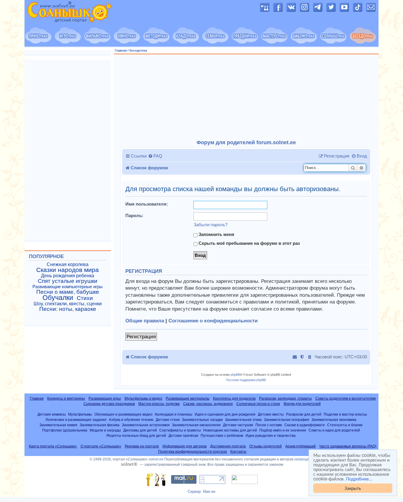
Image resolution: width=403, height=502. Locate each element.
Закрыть (353, 488)
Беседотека (138, 50)
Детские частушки (238, 425)
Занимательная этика (243, 419)
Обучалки (57, 297)
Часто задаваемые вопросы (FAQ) (347, 446)
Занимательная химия (58, 425)
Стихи (85, 298)
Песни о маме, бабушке (67, 292)
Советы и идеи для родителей (334, 430)
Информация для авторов (185, 446)
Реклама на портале (142, 446)
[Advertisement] (246, 97)
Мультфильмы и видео (143, 398)
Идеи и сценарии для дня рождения (225, 414)
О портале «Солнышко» (101, 446)
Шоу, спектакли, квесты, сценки (68, 303)
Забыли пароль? (210, 224)
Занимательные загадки (202, 419)
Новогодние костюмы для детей (230, 430)
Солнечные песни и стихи (258, 404)
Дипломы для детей (140, 430)
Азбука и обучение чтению (131, 419)
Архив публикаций (300, 446)
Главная (121, 50)
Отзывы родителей (265, 446)
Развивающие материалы (187, 398)
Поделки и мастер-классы (345, 414)
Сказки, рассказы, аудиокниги (208, 404)
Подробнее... (359, 478)
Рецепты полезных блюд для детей (136, 435)
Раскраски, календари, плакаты (285, 398)
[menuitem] (155, 156)
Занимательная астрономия (146, 425)
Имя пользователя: (146, 203)
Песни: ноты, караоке (67, 309)
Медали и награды (105, 430)
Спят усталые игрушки (67, 281)
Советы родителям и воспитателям (345, 398)
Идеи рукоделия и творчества (270, 435)
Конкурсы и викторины (66, 398)
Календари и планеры (173, 414)
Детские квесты (271, 414)
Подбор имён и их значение (282, 430)
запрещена (303, 459)
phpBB (235, 374)
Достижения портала (228, 446)
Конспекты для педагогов (234, 398)
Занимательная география (286, 419)
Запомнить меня (215, 234)
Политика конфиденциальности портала (192, 451)
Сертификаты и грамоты (180, 430)
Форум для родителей (302, 404)
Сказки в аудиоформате (304, 425)
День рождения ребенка (67, 275)
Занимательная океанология (196, 425)
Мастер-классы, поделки (159, 404)
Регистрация (141, 336)
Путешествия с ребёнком (222, 435)
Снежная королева (68, 264)
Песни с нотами (268, 425)
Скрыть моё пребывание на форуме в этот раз (248, 243)
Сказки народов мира (67, 270)
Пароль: (134, 215)
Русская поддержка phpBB (246, 380)
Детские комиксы (51, 414)
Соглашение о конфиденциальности (213, 321)
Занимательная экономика (334, 419)
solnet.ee (156, 459)
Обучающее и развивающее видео (123, 414)
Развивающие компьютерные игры (67, 286)
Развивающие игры (105, 398)
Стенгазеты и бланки (345, 425)
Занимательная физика (99, 425)
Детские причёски (183, 435)
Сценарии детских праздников (109, 404)
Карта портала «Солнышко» (53, 446)
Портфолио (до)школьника (64, 430)
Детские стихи (168, 419)
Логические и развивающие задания (76, 419)
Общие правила (144, 321)
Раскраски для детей (303, 414)
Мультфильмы (80, 414)
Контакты (238, 451)
